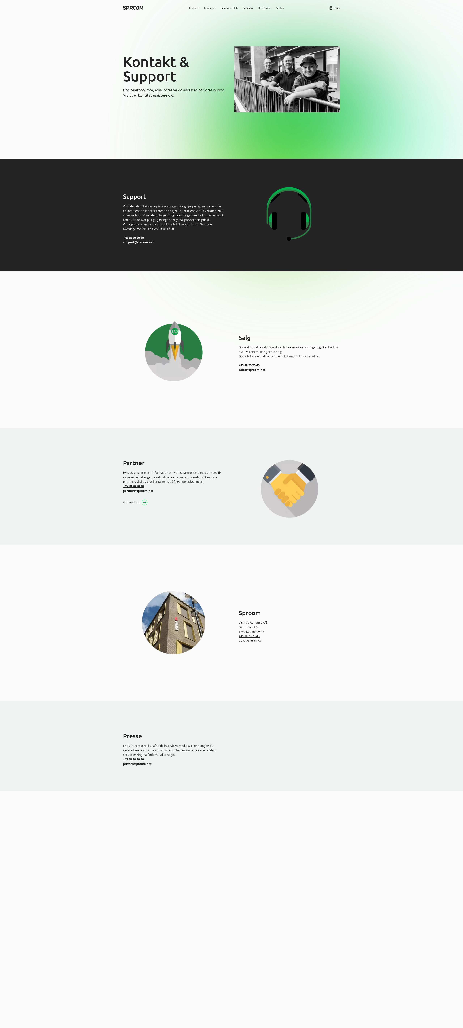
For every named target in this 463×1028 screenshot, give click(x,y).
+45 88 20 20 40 (133, 238)
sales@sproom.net (252, 370)
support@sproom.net (138, 242)
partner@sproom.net (138, 491)
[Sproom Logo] (133, 8)
